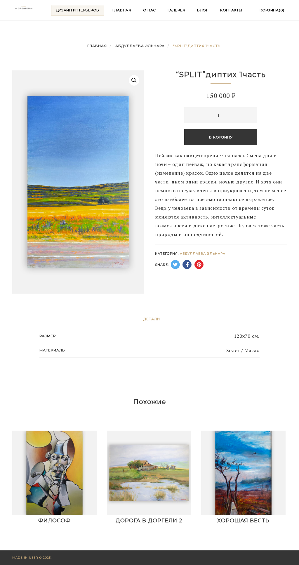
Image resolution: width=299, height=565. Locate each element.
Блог (202, 10)
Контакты (231, 10)
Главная (121, 10)
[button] (134, 80)
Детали (151, 319)
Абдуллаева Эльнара (140, 46)
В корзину (221, 137)
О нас (149, 10)
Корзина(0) (272, 10)
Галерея (176, 10)
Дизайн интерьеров (77, 10)
